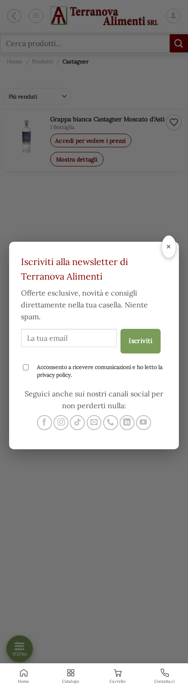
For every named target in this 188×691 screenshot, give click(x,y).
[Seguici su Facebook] (44, 422)
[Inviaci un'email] (94, 422)
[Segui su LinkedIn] (127, 422)
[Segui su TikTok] (77, 422)
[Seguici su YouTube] (143, 422)
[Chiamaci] (110, 422)
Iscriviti (140, 341)
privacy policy (54, 374)
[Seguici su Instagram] (60, 422)
